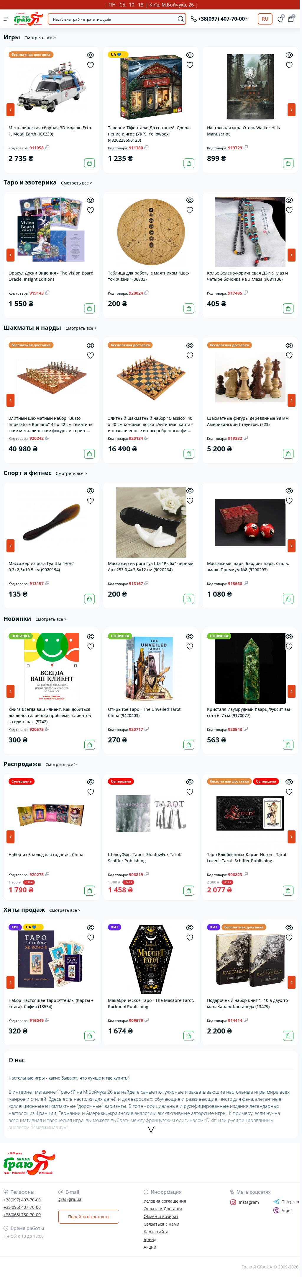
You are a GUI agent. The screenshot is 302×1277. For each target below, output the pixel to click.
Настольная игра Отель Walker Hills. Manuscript (244, 131)
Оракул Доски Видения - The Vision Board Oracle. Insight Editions (51, 276)
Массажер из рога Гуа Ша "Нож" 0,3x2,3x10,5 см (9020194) (42, 566)
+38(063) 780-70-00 (22, 1214)
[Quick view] (90, 55)
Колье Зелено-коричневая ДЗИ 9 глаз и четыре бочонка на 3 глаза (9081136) (247, 276)
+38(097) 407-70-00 (22, 1200)
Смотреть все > (40, 37)
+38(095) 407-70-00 (22, 1207)
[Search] (181, 19)
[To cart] (89, 163)
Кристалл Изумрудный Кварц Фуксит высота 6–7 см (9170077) (249, 712)
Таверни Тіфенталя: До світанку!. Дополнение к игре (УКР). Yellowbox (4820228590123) (149, 133)
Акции (150, 1247)
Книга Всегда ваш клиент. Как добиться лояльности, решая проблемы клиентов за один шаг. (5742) (50, 715)
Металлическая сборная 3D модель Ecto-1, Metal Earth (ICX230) (50, 131)
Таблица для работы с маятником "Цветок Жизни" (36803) (148, 276)
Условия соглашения (165, 1201)
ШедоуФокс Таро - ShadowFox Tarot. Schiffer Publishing (144, 857)
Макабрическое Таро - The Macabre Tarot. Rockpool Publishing (151, 1003)
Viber (287, 1210)
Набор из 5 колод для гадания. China (46, 854)
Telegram (291, 1201)
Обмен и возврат (161, 1216)
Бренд (150, 1239)
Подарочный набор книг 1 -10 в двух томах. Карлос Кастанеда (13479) (248, 1003)
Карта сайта (156, 1231)
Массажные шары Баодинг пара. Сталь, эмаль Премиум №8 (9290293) (248, 566)
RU (265, 19)
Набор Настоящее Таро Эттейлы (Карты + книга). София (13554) (51, 1003)
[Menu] (6, 19)
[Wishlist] (90, 65)
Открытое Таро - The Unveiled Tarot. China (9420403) (145, 712)
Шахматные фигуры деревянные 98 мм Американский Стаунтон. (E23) (248, 421)
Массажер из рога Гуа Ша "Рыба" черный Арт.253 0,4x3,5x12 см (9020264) (150, 566)
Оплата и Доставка (163, 1208)
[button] (292, 109)
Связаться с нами (161, 1224)
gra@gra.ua (69, 1199)
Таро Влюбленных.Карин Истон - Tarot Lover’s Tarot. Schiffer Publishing (246, 857)
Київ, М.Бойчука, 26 (172, 4)
